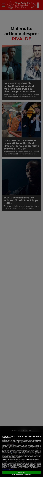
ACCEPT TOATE (21, 472)
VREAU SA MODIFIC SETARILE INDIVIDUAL (22, 474)
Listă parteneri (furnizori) (8, 469)
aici (11, 452)
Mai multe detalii (10, 443)
